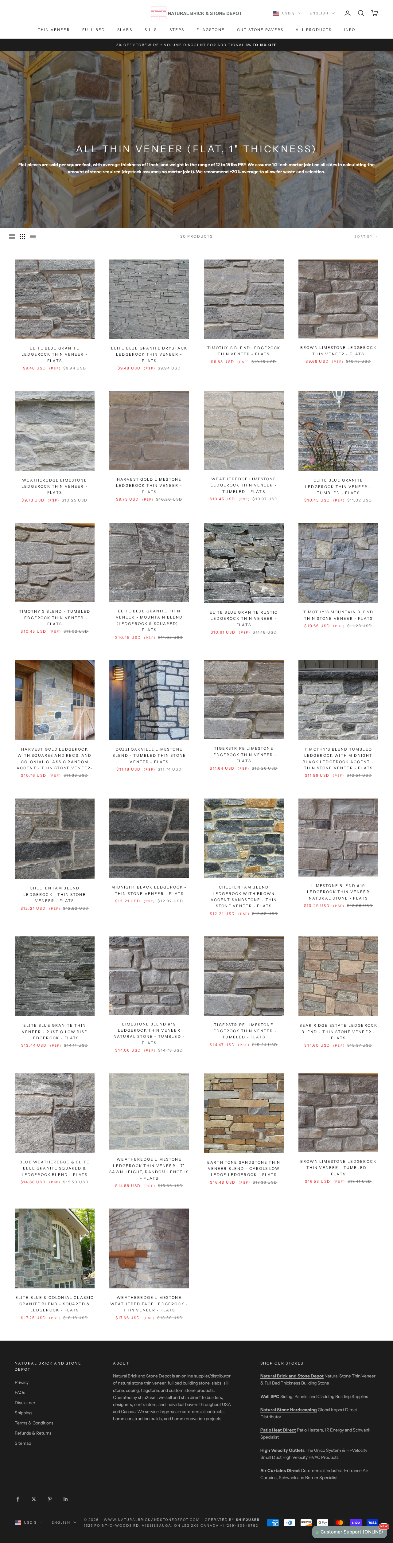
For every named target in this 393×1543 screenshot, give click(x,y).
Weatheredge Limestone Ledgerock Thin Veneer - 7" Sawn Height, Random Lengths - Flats (149, 1168)
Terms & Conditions (34, 1423)
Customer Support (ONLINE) (354, 1530)
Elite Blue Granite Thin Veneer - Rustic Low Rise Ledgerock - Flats (55, 1031)
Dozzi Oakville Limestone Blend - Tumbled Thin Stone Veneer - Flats (149, 755)
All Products (314, 29)
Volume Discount (185, 45)
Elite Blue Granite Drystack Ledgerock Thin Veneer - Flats (149, 354)
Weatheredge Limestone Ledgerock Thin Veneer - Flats (54, 486)
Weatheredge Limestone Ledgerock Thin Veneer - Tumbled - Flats (244, 485)
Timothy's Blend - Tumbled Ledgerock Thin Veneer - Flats (54, 617)
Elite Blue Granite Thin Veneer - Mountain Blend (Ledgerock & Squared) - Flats (149, 620)
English (319, 13)
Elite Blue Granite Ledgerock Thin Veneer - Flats (54, 354)
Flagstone (210, 29)
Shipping (23, 1413)
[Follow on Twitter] (34, 1499)
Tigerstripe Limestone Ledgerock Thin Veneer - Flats (244, 754)
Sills (151, 29)
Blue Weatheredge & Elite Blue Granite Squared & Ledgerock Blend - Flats (55, 1168)
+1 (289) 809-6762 (239, 1525)
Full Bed (93, 29)
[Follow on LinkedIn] (66, 1499)
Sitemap (23, 1443)
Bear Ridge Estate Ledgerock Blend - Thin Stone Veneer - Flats (338, 1031)
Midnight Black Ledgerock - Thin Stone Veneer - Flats (149, 890)
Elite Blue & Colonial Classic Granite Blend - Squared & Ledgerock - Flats (54, 1303)
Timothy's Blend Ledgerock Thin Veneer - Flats (244, 351)
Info (349, 29)
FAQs (20, 1392)
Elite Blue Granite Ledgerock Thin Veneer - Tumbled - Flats (338, 486)
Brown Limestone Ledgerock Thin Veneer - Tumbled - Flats (338, 1167)
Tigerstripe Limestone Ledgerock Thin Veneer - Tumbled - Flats (244, 1031)
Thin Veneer (54, 29)
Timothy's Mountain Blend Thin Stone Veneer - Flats (338, 615)
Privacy (22, 1382)
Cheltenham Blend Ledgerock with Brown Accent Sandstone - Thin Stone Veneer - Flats (244, 896)
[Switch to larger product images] (12, 236)
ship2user (147, 1397)
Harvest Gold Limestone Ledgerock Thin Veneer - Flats (149, 485)
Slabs (124, 29)
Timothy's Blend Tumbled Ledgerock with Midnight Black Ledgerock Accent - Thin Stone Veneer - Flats (338, 758)
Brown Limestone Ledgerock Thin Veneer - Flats (338, 350)
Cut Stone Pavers (260, 29)
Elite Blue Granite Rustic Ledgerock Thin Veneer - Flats (244, 618)
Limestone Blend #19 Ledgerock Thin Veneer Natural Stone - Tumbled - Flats (149, 1033)
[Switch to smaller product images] (22, 236)
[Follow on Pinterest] (50, 1499)
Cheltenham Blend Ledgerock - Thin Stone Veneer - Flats (54, 894)
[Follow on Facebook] (18, 1499)
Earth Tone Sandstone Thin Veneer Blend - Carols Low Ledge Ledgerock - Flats (243, 1168)
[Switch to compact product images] (33, 236)
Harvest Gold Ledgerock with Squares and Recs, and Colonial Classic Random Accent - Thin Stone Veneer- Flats (55, 759)
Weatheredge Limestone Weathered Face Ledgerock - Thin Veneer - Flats (149, 1303)
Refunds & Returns (33, 1433)
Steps (177, 29)
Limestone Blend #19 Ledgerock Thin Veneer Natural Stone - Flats (338, 891)
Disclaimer (25, 1402)
